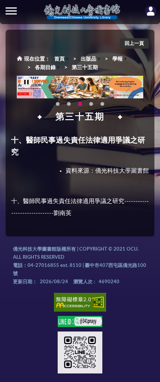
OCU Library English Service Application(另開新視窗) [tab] (80, 104)
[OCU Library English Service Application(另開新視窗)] (80, 87)
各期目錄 (45, 67)
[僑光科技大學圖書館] (82, 12)
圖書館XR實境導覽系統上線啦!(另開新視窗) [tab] (91, 104)
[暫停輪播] (26, 82)
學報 (117, 59)
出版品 (88, 59)
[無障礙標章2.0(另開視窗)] (80, 303)
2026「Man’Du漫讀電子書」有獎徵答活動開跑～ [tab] (58, 104)
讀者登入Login (150, 11)
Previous (33, 87)
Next (128, 87)
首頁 (59, 59)
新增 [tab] (102, 104)
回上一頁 (134, 43)
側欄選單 (11, 11)
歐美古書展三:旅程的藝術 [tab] (69, 104)
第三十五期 (85, 67)
